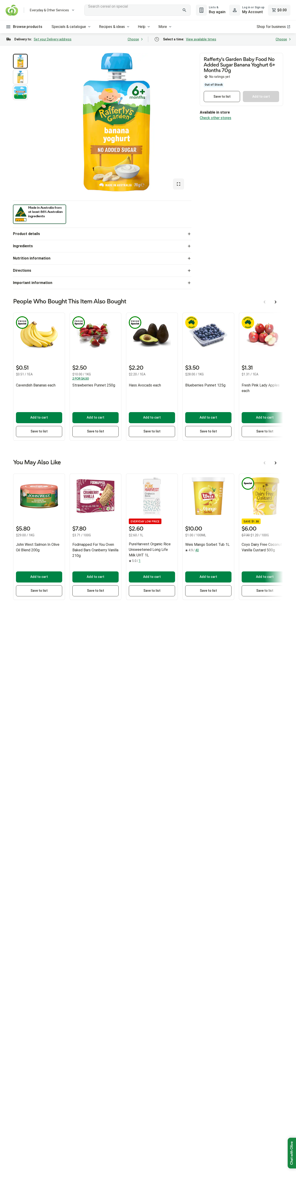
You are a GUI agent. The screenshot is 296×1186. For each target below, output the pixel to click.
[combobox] (137, 10)
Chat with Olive (292, 1153)
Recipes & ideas (112, 26)
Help (141, 26)
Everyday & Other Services (49, 10)
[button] (20, 61)
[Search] (184, 10)
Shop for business (271, 26)
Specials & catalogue (69, 26)
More (162, 26)
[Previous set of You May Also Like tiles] (264, 463)
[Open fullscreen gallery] (178, 184)
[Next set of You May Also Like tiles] (275, 463)
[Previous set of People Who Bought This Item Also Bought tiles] (264, 302)
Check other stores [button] (215, 118)
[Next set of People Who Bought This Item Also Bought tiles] (275, 302)
